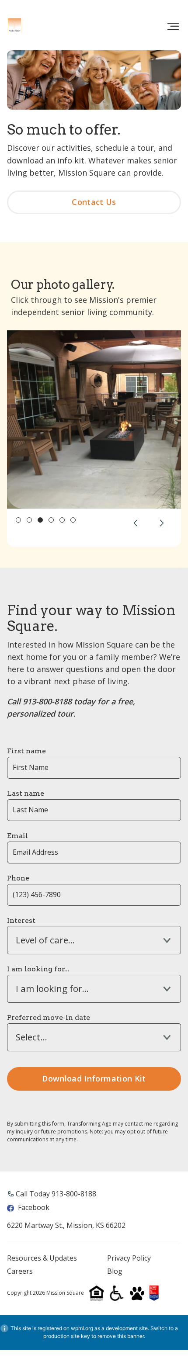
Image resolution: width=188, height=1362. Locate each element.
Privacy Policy (129, 1258)
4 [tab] (51, 520)
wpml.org (82, 1328)
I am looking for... (38, 969)
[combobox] (94, 940)
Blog (114, 1271)
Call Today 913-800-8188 (56, 1194)
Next (161, 523)
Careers (20, 1271)
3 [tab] (40, 520)
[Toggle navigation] (173, 26)
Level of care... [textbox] (45, 940)
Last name (25, 793)
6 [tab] (73, 520)
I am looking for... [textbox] (52, 988)
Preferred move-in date (48, 1017)
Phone (18, 878)
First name (26, 751)
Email (17, 836)
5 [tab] (62, 520)
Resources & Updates (42, 1258)
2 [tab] (29, 520)
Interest (21, 920)
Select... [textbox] (31, 1037)
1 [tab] (18, 520)
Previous (135, 523)
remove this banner (120, 1336)
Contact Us (94, 202)
